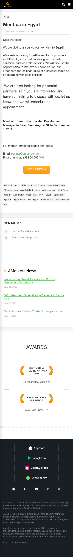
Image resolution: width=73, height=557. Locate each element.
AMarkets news (11, 190)
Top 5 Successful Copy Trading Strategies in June (33, 312)
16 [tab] (60, 427)
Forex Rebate (47, 200)
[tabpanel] (36, 391)
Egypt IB (7, 200)
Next (67, 390)
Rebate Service (62, 200)
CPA (41, 195)
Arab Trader (18, 195)
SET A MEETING (36, 170)
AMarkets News (22, 271)
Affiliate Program (11, 185)
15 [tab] (56, 427)
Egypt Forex (59, 195)
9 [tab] (32, 427)
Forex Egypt (33, 200)
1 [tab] (1, 427)
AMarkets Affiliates (56, 185)
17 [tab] (64, 427)
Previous (5, 388)
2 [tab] (5, 427)
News (6, 17)
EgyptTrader (19, 200)
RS (5, 204)
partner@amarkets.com (26, 154)
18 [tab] (68, 427)
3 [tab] (9, 427)
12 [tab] (44, 427)
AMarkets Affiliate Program (34, 185)
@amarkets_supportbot (26, 238)
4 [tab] (13, 427)
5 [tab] (17, 427)
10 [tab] (36, 427)
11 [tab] (40, 427)
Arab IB (7, 195)
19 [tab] (71, 427)
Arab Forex (63, 190)
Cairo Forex (31, 195)
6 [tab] (21, 427)
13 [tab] (48, 427)
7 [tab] (25, 427)
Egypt (48, 195)
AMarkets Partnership (30, 190)
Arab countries (48, 190)
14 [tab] (52, 427)
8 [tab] (29, 427)
